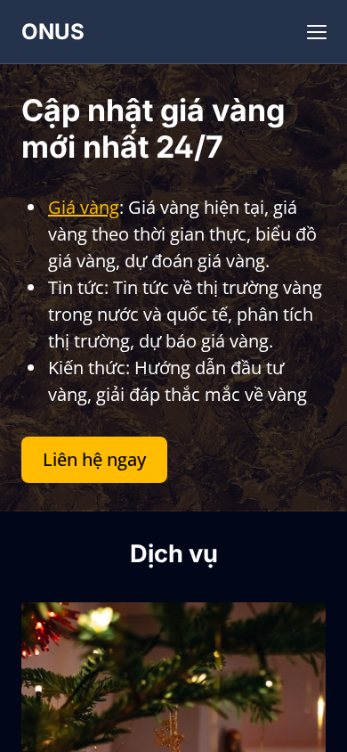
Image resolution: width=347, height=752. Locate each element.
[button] (316, 32)
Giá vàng (83, 207)
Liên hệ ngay (94, 459)
